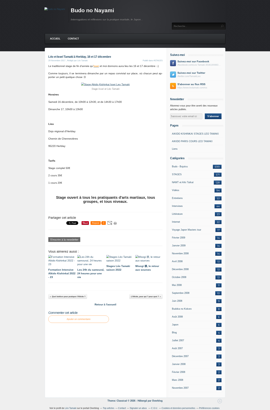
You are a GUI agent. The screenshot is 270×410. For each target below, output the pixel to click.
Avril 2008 (177, 261)
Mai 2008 (177, 285)
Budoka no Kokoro (182, 308)
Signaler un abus (138, 408)
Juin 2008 (177, 301)
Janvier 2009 (179, 245)
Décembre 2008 (180, 269)
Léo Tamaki (70, 408)
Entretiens (177, 198)
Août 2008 (177, 316)
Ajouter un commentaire (79, 319)
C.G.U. (154, 408)
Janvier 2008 (179, 364)
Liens (175, 148)
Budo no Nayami (92, 10)
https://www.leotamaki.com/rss (192, 87)
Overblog (157, 400)
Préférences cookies (209, 408)
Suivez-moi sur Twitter (191, 72)
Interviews (177, 206)
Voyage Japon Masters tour (186, 229)
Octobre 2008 (179, 277)
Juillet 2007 (178, 340)
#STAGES (158, 60)
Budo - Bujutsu (180, 166)
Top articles (108, 408)
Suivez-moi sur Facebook (193, 61)
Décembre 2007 (180, 356)
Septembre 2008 (180, 293)
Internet (176, 221)
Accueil (55, 38)
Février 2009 (178, 237)
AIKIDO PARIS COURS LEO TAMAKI (192, 141)
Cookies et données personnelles (178, 408)
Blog (174, 332)
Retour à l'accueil (105, 304)
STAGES (177, 174)
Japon (175, 324)
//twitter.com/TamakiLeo (189, 76)
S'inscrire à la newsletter (64, 239)
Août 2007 (177, 348)
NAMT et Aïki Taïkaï (183, 182)
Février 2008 (178, 372)
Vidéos (175, 190)
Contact (73, 38)
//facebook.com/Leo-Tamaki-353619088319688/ (199, 65)
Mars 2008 (177, 380)
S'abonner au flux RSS (191, 84)
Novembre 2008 (180, 253)
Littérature (177, 214)
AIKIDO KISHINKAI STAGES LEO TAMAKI (195, 133)
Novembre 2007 (180, 387)
